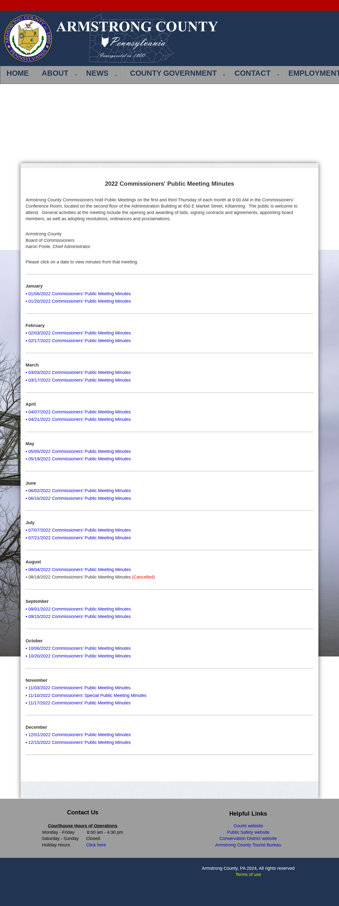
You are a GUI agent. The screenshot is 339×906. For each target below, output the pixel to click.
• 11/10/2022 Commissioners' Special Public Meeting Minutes (86, 695)
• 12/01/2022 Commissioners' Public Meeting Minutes (78, 734)
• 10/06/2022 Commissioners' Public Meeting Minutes (78, 648)
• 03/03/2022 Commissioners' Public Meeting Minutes (78, 372)
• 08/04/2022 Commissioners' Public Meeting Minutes (78, 569)
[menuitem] (18, 73)
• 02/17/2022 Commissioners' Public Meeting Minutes (78, 340)
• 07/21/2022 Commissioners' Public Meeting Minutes (78, 537)
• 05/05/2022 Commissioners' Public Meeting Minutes (78, 451)
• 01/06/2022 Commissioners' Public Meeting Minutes (78, 293)
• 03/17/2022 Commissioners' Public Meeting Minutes (78, 380)
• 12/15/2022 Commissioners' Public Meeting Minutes (78, 742)
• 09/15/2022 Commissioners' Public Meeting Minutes (78, 616)
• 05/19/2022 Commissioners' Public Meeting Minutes (78, 458)
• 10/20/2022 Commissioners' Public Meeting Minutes (78, 655)
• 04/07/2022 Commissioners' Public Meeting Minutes (78, 411)
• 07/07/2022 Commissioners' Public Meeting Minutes (78, 530)
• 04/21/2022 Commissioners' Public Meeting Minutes (78, 419)
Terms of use (248, 874)
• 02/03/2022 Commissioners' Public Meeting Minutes (78, 332)
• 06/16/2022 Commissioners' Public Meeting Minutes (78, 498)
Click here (96, 844)
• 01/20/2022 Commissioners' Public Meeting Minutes (78, 301)
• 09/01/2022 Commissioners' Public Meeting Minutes (78, 609)
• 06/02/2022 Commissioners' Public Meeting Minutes (78, 490)
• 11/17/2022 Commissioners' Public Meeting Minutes (78, 702)
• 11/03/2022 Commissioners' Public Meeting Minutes (78, 687)
